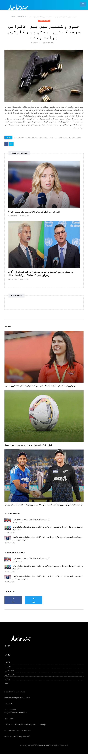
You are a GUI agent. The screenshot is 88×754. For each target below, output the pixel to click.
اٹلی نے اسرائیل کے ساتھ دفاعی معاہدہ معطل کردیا (34, 211)
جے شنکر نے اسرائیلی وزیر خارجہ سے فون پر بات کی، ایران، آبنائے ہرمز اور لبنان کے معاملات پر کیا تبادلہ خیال (41, 273)
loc (51, 138)
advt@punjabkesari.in (21, 698)
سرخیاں (8, 666)
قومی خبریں (9, 670)
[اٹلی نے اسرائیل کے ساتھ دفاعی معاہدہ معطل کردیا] (44, 184)
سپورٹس (8, 679)
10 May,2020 (35, 43)
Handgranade (31, 138)
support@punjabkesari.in (20, 736)
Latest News (22, 17)
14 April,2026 (24, 216)
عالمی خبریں (9, 674)
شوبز (7, 683)
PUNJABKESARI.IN (44, 745)
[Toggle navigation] (83, 4)
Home (13, 17)
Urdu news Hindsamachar (69, 138)
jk (55, 138)
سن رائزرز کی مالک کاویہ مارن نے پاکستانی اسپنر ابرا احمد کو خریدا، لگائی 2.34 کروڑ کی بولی (40, 385)
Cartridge (43, 138)
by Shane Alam (48, 43)
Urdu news (19, 138)
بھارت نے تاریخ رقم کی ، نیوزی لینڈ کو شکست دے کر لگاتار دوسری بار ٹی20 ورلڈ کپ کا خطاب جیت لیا (43, 504)
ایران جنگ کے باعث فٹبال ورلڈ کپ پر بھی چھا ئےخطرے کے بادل (28, 445)
